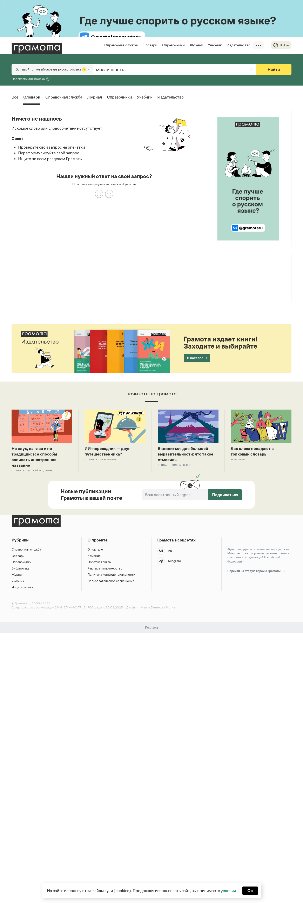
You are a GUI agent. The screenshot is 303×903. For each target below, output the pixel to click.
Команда (94, 556)
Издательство (238, 45)
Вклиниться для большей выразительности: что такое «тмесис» (185, 454)
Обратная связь (99, 562)
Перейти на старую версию (254, 571)
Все (15, 97)
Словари (150, 45)
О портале (95, 549)
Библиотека (20, 568)
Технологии (107, 459)
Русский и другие (39, 470)
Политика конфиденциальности (111, 574)
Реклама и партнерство (104, 568)
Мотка (170, 607)
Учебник (215, 45)
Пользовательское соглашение (110, 581)
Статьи (16, 470)
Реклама (230, 265)
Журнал (196, 45)
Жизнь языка (181, 465)
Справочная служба (121, 45)
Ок (250, 890)
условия (228, 890)
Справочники (173, 45)
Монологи (238, 459)
